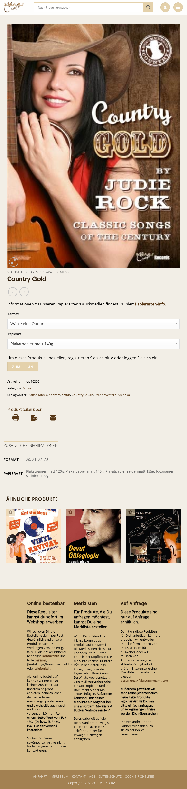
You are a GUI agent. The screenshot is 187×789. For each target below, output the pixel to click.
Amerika (124, 395)
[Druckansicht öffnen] (15, 418)
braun (65, 395)
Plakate (48, 272)
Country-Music (82, 395)
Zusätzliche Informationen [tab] (31, 446)
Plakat (32, 395)
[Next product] (12, 291)
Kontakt (79, 776)
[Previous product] (24, 291)
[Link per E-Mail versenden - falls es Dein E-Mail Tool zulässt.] (52, 418)
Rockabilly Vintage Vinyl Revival (28, 553)
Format (13, 313)
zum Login (22, 366)
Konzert (54, 395)
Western (110, 395)
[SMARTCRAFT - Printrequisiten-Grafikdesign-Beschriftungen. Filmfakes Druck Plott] (17, 7)
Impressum (59, 776)
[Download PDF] (34, 418)
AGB (92, 776)
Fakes (33, 272)
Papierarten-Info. (150, 304)
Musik (65, 272)
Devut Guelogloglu (84, 555)
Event (98, 395)
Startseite (15, 272)
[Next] (180, 539)
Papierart (14, 334)
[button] (165, 7)
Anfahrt (40, 776)
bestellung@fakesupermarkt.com (145, 680)
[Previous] (6, 539)
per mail (40, 660)
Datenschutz (110, 776)
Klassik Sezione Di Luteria (149, 555)
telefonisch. (43, 668)
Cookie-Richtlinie (139, 776)
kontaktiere (50, 656)
